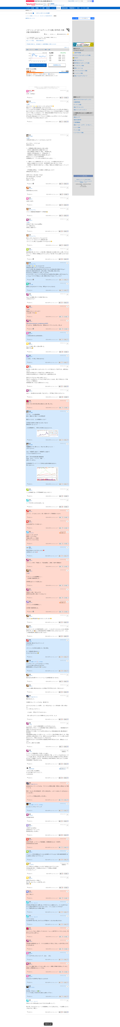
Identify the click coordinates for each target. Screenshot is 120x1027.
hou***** (30, 91)
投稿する (47, 1024)
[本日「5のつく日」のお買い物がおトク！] (42, 1)
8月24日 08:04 (63, 569)
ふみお (30, 295)
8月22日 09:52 (63, 695)
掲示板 (58, 8)
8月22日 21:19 (63, 625)
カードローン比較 (85, 8)
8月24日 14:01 (63, 332)
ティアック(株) (77, 104)
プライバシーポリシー (79, 181)
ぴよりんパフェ (32, 102)
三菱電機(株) (77, 122)
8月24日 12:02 (63, 365)
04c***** (30, 391)
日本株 (32, 8)
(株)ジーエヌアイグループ (80, 75)
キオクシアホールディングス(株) (82, 55)
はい (61, 97)
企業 (49, 49)
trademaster (31, 768)
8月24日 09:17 (63, 510)
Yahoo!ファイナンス (80, 179)
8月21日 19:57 (63, 814)
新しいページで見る (30, 40)
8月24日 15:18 (63, 306)
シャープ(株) (77, 127)
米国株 (37, 8)
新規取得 (52, 3)
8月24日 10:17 (63, 443)
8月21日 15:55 (63, 891)
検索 (93, 1)
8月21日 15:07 (63, 963)
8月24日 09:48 (63, 499)
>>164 (27, 989)
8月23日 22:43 (63, 615)
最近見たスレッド (29, 18)
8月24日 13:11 (63, 343)
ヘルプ (76, 1)
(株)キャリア (77, 117)
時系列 (36, 49)
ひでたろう (31, 532)
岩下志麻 (89, 1)
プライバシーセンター (88, 181)
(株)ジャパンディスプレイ (80, 109)
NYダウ (76, 57)
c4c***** (30, 522)
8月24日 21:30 (63, 101)
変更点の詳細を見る (40, 40)
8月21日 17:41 (63, 863)
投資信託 (48, 8)
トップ (27, 8)
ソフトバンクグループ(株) (80, 70)
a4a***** (30, 616)
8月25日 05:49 (63, 90)
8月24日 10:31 (63, 411)
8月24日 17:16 (63, 234)
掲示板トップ (28, 10)
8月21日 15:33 (63, 915)
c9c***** (30, 511)
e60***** (30, 367)
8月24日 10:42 (63, 400)
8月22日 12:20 (63, 674)
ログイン (45, 5)
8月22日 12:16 (63, 684)
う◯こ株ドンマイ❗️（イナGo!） (36, 661)
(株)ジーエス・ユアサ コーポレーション (84, 124)
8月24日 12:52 (63, 355)
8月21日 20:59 (63, 782)
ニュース (53, 8)
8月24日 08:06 (63, 559)
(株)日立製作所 (77, 119)
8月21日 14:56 (63, 975)
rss (67, 34)
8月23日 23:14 (63, 588)
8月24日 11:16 (63, 389)
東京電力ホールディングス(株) (81, 63)
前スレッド (67, 47)
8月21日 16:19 (63, 877)
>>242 (27, 104)
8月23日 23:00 (63, 601)
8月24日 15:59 (63, 283)
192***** (30, 892)
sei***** (30, 590)
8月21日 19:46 (63, 824)
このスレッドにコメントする (38, 65)
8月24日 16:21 (63, 248)
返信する (30, 97)
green (30, 401)
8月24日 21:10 (63, 134)
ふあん (30, 641)
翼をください (32, 987)
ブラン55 (31, 284)
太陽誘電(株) (77, 102)
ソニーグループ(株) (78, 132)
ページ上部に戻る (83, 175)
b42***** (30, 344)
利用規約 (81, 182)
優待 (46, 49)
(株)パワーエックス (78, 107)
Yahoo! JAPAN (71, 1)
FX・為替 (42, 8)
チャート (32, 49)
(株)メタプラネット (79, 60)
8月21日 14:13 (63, 985)
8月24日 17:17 (63, 219)
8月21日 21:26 (63, 767)
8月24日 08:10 (63, 547)
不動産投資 (71, 8)
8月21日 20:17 (63, 803)
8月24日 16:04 (63, 262)
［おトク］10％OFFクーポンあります (56, 5)
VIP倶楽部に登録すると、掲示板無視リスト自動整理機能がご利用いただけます (41, 44)
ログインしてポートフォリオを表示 (43, 13)
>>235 (27, 222)
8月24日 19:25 (63, 197)
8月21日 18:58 (63, 838)
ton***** (30, 548)
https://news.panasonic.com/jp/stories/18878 (37, 323)
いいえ (66, 97)
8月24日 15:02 (63, 320)
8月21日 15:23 (63, 940)
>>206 (27, 573)
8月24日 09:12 (63, 520)
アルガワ (31, 815)
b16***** (30, 220)
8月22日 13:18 (63, 660)
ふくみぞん (31, 864)
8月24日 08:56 (63, 531)
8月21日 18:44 (63, 850)
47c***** (30, 188)
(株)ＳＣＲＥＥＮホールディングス (82, 99)
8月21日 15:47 (63, 901)
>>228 (27, 309)
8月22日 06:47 (63, 722)
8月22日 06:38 (63, 750)
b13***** (30, 602)
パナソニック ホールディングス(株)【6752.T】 (43, 15)
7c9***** (30, 321)
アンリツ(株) (77, 130)
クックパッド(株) (78, 73)
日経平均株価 (77, 52)
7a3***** (30, 250)
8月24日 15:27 (63, 293)
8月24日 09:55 (63, 489)
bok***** (30, 839)
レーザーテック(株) (79, 65)
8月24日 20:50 (63, 187)
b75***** (30, 571)
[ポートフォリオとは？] (33, 13)
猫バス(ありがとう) (33, 696)
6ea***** (30, 356)
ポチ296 (30, 136)
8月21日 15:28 (63, 927)
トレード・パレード (33, 902)
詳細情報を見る (57, 65)
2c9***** (30, 307)
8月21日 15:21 (63, 952)
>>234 (27, 138)
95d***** (30, 490)
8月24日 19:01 (63, 208)
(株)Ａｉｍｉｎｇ (78, 68)
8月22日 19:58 (63, 639)
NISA (78, 8)
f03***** (30, 500)
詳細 (27, 49)
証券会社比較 (65, 8)
